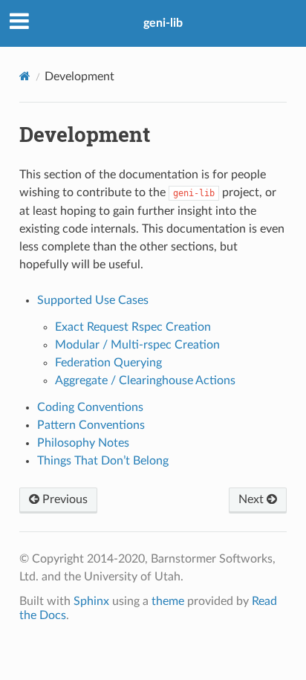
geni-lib (163, 23)
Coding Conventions (90, 407)
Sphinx (91, 601)
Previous (63, 499)
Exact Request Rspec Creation (133, 327)
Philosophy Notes (83, 443)
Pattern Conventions (91, 425)
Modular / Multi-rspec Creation (137, 345)
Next (252, 499)
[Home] (24, 76)
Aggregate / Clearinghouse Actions (145, 380)
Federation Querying (108, 363)
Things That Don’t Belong (103, 461)
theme (168, 601)
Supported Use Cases (93, 300)
